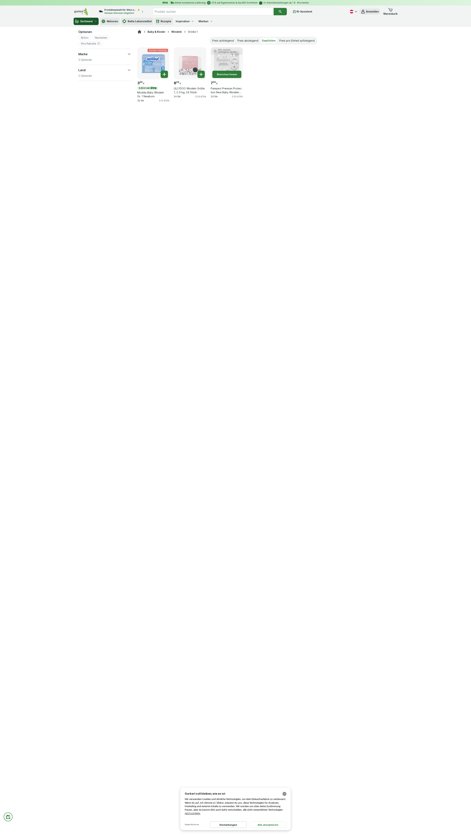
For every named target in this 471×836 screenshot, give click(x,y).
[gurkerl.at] (139, 32)
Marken (203, 21)
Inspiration (183, 21)
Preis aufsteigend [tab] (223, 40)
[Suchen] (280, 11)
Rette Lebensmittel (140, 21)
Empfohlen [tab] (269, 40)
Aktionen (112, 21)
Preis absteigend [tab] (248, 40)
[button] (369, 12)
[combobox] (213, 11)
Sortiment (86, 21)
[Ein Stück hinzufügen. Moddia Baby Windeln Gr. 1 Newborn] (164, 74)
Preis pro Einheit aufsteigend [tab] (297, 40)
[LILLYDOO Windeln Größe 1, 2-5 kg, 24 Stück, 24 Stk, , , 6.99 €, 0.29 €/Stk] (190, 63)
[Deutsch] (353, 11)
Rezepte (166, 21)
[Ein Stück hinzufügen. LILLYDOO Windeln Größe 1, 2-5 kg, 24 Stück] (201, 74)
